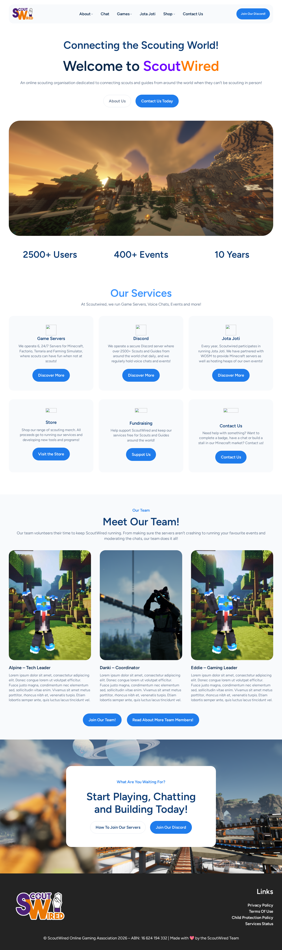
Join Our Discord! (253, 14)
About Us (117, 101)
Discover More (51, 375)
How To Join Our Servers (118, 827)
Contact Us (231, 457)
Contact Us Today (157, 101)
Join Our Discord (171, 827)
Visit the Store (51, 454)
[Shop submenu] (174, 14)
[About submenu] (92, 14)
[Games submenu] (131, 14)
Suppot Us (141, 454)
